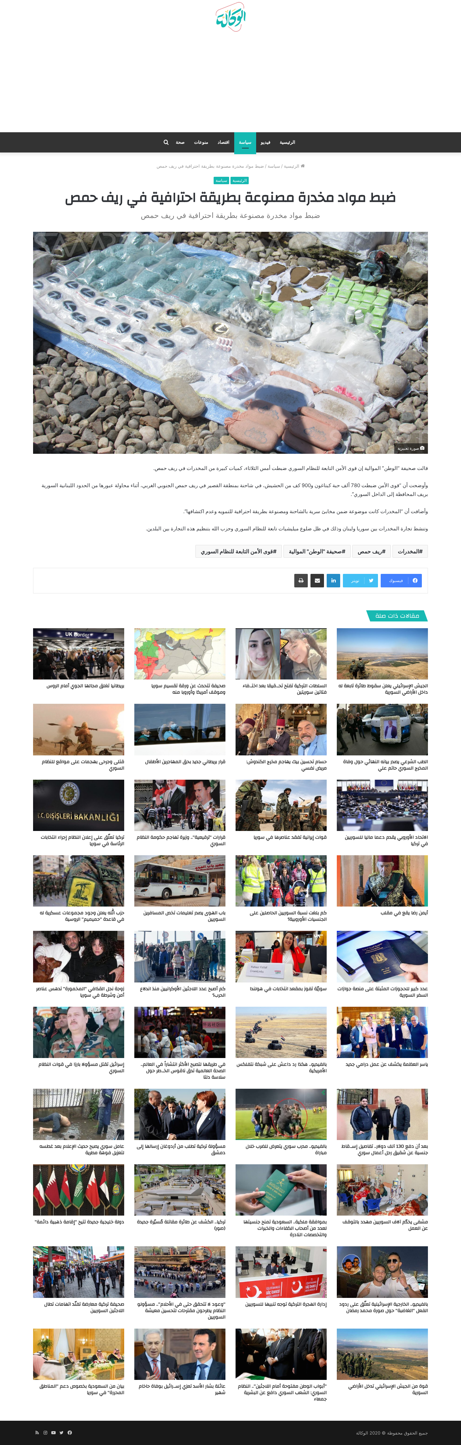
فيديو (265, 142)
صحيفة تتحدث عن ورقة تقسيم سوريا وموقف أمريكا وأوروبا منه (188, 689)
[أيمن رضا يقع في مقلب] (382, 881)
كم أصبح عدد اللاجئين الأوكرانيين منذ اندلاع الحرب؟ (182, 992)
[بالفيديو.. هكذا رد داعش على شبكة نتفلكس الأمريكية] (281, 1032)
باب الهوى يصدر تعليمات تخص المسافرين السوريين (184, 916)
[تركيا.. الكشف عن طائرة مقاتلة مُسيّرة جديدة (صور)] (179, 1190)
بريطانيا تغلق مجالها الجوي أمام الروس (85, 686)
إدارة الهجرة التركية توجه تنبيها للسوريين (286, 1304)
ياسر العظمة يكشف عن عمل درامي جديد (387, 1064)
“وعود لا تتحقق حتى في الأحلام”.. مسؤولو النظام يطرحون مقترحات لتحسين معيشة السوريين (181, 1311)
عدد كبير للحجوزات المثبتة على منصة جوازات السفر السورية (382, 992)
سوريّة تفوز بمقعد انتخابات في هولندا (288, 988)
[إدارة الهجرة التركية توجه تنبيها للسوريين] (281, 1272)
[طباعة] (301, 580)
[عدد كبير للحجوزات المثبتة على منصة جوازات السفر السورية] (382, 956)
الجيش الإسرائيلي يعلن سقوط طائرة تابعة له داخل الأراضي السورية (383, 689)
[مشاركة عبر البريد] (317, 580)
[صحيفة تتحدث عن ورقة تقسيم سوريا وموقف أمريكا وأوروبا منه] (179, 653)
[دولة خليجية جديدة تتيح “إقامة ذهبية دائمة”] (78, 1190)
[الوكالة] (230, 17)
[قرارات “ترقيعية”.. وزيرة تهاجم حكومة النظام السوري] (179, 805)
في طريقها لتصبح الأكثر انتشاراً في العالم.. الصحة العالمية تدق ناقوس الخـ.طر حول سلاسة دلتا (183, 1071)
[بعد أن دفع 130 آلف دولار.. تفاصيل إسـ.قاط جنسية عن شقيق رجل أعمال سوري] (382, 1114)
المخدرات (408, 551)
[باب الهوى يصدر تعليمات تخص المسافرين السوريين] (179, 881)
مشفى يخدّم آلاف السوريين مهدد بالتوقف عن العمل (385, 1225)
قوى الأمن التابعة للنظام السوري (237, 551)
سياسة (245, 142)
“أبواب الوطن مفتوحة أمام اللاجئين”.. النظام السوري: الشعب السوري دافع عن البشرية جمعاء (282, 1393)
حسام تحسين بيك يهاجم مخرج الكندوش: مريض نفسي (286, 765)
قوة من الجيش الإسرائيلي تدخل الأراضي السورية (388, 1389)
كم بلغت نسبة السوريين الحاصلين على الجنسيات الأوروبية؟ (288, 916)
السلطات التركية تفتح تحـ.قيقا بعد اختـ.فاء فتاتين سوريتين (285, 689)
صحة (180, 142)
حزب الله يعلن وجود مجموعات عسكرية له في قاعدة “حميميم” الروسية (82, 916)
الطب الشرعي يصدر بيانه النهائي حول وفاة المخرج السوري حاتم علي (385, 765)
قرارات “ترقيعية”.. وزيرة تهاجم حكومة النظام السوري (181, 840)
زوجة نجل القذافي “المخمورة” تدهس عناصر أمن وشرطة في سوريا (80, 992)
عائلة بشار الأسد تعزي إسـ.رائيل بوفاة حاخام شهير (182, 1389)
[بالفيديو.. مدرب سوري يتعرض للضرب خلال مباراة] (281, 1114)
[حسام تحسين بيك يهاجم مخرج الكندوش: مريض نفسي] (281, 729)
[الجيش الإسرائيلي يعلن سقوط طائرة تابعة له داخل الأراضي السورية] (382, 653)
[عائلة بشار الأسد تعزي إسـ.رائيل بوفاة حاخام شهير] (179, 1354)
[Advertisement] (230, 84)
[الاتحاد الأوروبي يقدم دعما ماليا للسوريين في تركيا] (382, 805)
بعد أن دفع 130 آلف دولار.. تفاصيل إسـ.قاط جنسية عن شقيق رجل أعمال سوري (385, 1149)
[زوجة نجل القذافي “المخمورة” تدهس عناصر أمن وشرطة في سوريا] (78, 956)
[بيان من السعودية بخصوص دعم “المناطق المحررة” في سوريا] (78, 1354)
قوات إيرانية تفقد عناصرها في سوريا (290, 837)
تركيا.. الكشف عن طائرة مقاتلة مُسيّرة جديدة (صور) (181, 1225)
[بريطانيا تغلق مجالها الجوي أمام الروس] (78, 653)
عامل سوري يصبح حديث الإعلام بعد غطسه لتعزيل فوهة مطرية (81, 1149)
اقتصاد (223, 142)
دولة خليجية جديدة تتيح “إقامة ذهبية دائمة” (79, 1222)
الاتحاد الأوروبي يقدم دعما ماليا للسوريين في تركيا (386, 840)
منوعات (201, 142)
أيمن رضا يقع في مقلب (404, 913)
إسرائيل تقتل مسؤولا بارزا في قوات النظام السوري (81, 1067)
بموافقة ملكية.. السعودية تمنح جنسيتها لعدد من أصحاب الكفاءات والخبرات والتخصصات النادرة (285, 1228)
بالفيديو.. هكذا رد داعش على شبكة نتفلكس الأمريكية (282, 1067)
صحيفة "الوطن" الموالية (315, 551)
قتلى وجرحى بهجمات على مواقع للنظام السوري (83, 765)
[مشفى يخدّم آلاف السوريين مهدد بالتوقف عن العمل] (382, 1190)
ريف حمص (370, 551)
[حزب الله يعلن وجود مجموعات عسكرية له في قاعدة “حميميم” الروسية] (78, 881)
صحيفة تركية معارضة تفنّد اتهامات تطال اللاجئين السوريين (84, 1307)
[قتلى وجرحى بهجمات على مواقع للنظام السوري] (78, 729)
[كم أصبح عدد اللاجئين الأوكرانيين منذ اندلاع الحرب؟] (179, 956)
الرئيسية (287, 142)
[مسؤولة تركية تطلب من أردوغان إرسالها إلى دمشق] (179, 1114)
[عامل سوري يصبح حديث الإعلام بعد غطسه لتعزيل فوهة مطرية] (78, 1114)
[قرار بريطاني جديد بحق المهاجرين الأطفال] (179, 729)
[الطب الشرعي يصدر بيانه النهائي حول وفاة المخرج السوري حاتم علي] (382, 729)
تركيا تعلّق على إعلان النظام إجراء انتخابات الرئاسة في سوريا (82, 840)
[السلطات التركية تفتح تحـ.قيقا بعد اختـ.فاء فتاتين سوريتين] (281, 653)
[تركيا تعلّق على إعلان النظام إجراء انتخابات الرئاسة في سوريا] (78, 805)
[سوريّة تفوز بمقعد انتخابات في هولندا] (281, 956)
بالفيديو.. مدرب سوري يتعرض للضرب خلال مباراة (286, 1149)
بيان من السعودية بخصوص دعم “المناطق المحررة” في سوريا (81, 1389)
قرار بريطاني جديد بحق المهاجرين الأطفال (185, 761)
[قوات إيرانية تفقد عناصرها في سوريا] (281, 805)
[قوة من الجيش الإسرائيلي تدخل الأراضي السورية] (382, 1354)
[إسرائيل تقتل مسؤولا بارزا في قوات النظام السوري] (78, 1032)
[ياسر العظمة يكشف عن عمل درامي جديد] (382, 1032)
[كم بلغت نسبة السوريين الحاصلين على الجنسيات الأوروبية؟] (281, 881)
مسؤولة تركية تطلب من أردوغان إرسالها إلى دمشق (181, 1149)
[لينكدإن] (333, 580)
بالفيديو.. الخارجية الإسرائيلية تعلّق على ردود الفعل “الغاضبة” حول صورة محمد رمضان (383, 1307)
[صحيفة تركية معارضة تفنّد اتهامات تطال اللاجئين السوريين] (78, 1272)
